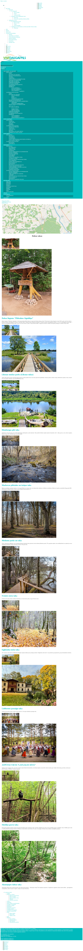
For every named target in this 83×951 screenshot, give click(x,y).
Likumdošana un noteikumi (14, 35)
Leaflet (64, 233)
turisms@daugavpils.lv (5, 935)
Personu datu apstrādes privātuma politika (21, 18)
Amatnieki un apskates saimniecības (18, 101)
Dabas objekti (12, 913)
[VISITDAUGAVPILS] (14, 60)
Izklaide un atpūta (10, 905)
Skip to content (4, 1)
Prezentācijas (11, 41)
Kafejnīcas (12, 143)
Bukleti (7, 30)
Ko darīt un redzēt (10, 71)
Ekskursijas (16, 17)
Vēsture (15, 13)
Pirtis (8, 916)
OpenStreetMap (69, 233)
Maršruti (8, 917)
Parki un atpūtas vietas (14, 897)
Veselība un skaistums (11, 904)
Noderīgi (6, 145)
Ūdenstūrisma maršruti (17, 117)
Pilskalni (11, 898)
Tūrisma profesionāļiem (11, 33)
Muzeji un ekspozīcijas (15, 75)
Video (7, 196)
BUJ (7, 29)
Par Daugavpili (14, 11)
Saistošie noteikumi (12, 38)
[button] (10, 8)
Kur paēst (7, 133)
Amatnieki (9, 902)
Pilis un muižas (15, 95)
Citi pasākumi (9, 191)
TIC (7, 44)
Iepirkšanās (9, 906)
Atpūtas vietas (12, 915)
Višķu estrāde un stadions (16, 173)
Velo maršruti (12, 921)
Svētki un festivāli (11, 186)
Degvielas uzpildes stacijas (16, 179)
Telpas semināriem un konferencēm (18, 151)
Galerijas (7, 194)
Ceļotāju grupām (10, 908)
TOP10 (8, 893)
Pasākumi (7, 180)
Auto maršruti (12, 918)
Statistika (10, 34)
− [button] (4, 208)
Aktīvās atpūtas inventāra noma (18, 159)
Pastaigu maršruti (13, 919)
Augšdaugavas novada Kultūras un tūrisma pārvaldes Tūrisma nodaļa (24, 26)
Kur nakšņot (8, 119)
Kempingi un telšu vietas (15, 132)
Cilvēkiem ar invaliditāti (15, 113)
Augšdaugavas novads (13, 20)
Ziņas (5, 193)
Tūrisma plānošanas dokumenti (14, 37)
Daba (8, 912)
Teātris (8, 901)
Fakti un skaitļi (16, 12)
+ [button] (4, 206)
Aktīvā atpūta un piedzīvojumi (17, 104)
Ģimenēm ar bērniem (11, 907)
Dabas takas (12, 914)
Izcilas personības (17, 15)
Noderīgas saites (12, 42)
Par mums (8, 8)
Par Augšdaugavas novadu (16, 21)
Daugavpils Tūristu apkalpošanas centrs (18, 16)
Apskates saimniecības (11, 911)
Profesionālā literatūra (13, 39)
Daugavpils (11, 9)
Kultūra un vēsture (11, 894)
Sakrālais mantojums (14, 900)
